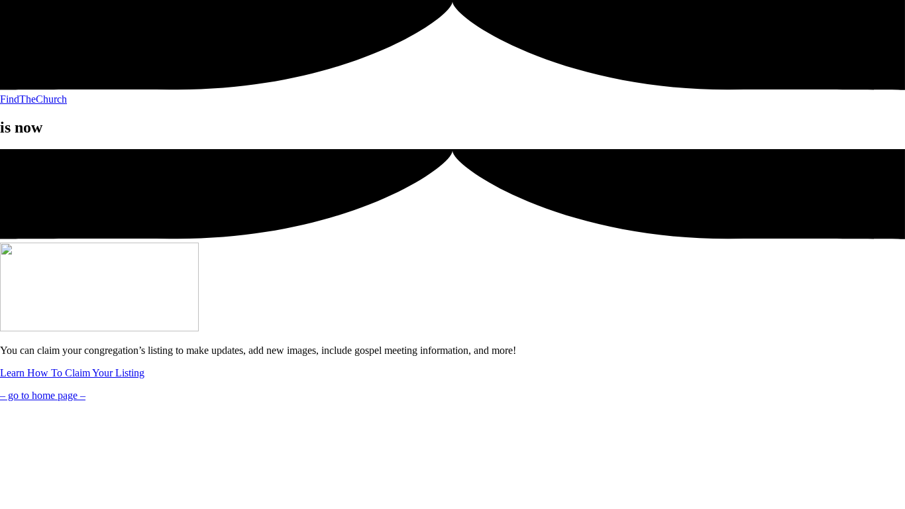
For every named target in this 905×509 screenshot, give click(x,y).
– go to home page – (42, 395)
